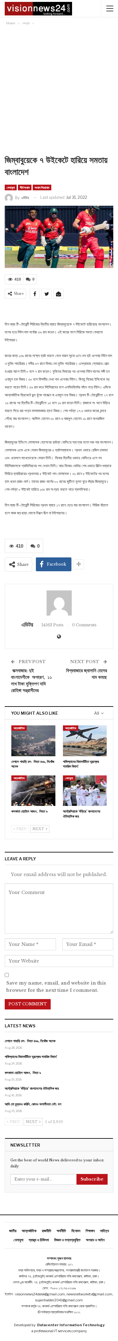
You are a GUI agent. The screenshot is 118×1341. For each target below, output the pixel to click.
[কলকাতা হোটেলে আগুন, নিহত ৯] (33, 790)
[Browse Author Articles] (59, 603)
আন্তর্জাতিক (19, 728)
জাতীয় (12, 1230)
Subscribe (92, 1179)
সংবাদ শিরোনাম (42, 187)
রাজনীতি (46, 1230)
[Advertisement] (59, 92)
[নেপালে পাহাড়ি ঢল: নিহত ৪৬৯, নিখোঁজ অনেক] (33, 740)
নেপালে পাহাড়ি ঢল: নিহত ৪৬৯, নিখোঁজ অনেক (30, 1041)
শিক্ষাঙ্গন (90, 1230)
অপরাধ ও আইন (95, 1240)
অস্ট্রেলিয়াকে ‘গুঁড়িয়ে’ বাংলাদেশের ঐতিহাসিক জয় (32, 1088)
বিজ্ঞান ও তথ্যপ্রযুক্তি (67, 1240)
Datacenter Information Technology (70, 1325)
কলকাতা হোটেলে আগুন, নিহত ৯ (23, 1072)
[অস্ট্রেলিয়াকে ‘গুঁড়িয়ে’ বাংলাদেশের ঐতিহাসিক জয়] (85, 790)
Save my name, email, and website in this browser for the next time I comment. (56, 986)
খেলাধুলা (11, 187)
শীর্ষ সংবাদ (25, 187)
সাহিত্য (104, 1230)
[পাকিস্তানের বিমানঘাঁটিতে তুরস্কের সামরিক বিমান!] (85, 740)
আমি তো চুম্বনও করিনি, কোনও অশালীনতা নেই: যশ (33, 1104)
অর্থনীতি (61, 1230)
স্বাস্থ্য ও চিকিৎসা (39, 1240)
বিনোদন (75, 1230)
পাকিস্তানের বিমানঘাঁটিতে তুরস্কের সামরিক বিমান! (31, 1056)
